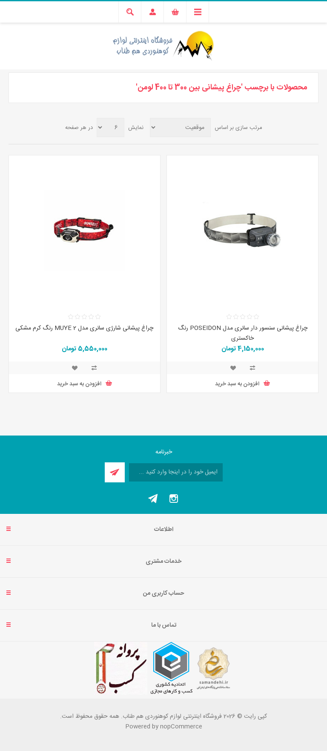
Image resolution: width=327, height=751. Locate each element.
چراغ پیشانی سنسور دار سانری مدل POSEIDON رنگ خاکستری (242, 333)
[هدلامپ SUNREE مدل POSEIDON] (242, 231)
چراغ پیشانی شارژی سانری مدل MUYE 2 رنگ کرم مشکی (84, 328)
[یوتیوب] (153, 498)
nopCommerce (181, 727)
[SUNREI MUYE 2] (84, 231)
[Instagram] (174, 498)
